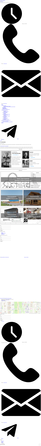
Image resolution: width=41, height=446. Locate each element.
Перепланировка (4, 105)
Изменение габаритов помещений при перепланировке (9, 106)
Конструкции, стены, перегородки (6, 109)
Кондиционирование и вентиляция (6, 114)
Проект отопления (4, 116)
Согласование (4, 107)
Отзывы (2, 122)
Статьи (2, 442)
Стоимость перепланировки (5, 121)
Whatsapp (3, 139)
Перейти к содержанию (2, 0)
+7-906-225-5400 (5, 63)
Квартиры (5, 113)
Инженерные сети (4, 108)
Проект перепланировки (5, 110)
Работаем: (23, 23)
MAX (2, 438)
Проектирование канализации (6, 119)
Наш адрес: (2, 299)
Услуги (2, 232)
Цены (2, 120)
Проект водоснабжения (5, 112)
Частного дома (5, 118)
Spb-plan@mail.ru (5, 103)
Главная (2, 104)
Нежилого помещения (6, 111)
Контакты (2, 233)
